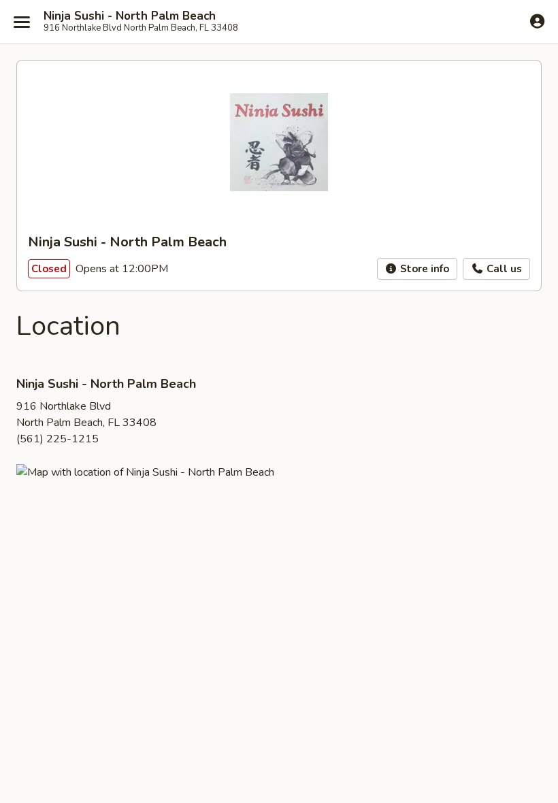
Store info (423, 269)
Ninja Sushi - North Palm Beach (130, 16)
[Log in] (537, 21)
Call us (503, 269)
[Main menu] (22, 22)
